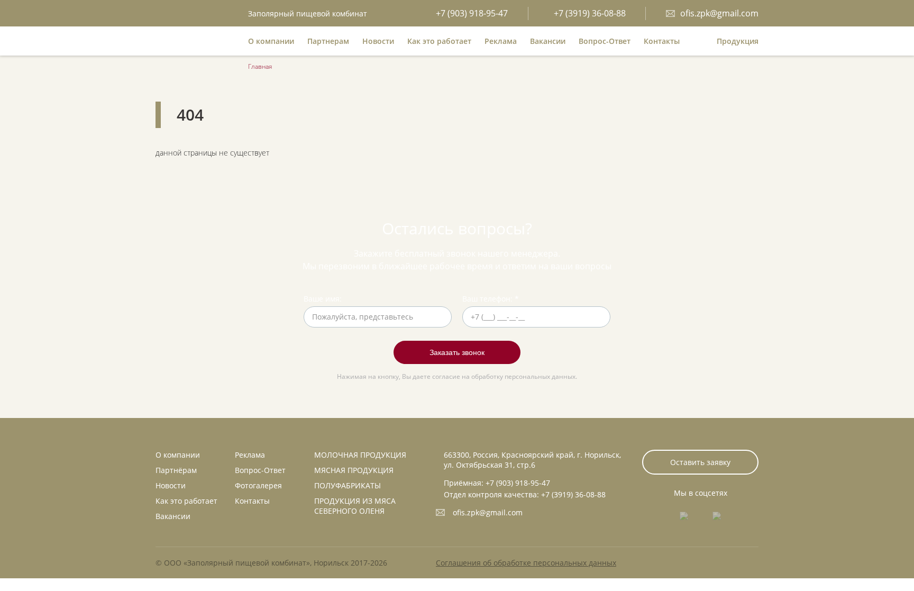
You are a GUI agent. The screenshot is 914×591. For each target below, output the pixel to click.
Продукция (737, 41)
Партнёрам (176, 470)
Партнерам (328, 41)
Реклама (501, 41)
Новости (378, 41)
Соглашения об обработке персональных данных (526, 563)
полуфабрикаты (347, 485)
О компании (271, 41)
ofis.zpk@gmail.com (488, 512)
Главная (260, 66)
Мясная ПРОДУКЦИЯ (354, 470)
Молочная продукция (360, 455)
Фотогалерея (258, 485)
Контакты (662, 41)
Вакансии (547, 41)
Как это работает (439, 41)
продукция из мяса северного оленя (355, 506)
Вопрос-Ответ (604, 41)
